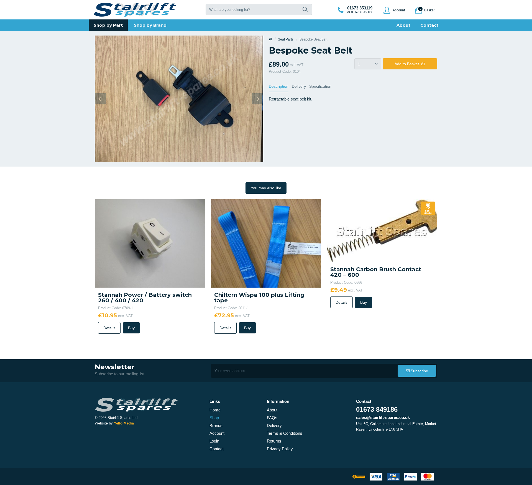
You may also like (266, 188)
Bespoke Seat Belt (313, 39)
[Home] (270, 39)
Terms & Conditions (284, 433)
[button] (305, 9)
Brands (215, 425)
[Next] (257, 98)
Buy (131, 328)
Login (214, 441)
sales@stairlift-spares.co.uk (383, 417)
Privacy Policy (280, 448)
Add (407, 64)
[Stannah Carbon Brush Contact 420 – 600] (382, 230)
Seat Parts (285, 39)
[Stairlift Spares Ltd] (135, 10)
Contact (216, 448)
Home (215, 410)
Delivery (299, 86)
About (272, 410)
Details (109, 328)
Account (216, 433)
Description (278, 86)
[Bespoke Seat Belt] (179, 98)
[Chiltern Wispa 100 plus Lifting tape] (266, 243)
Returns (274, 441)
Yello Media (124, 423)
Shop (214, 417)
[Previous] (100, 98)
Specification (320, 86)
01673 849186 (377, 409)
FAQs (272, 417)
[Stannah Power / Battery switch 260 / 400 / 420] (150, 243)
